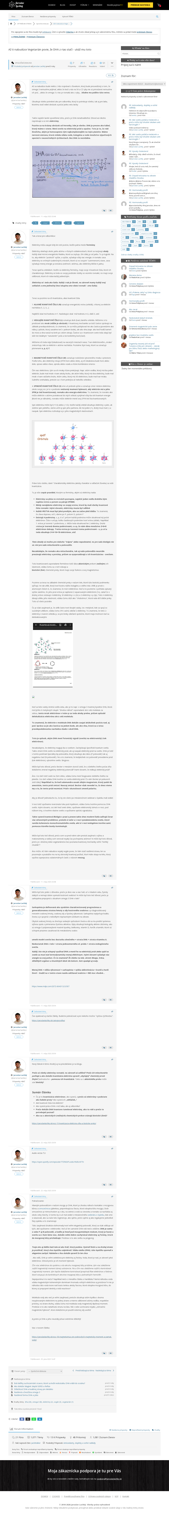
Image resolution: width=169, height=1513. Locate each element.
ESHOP (73, 5)
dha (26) (28, 1402)
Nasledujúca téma (103, 1370)
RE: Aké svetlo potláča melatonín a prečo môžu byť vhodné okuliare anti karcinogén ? (144, 122)
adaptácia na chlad (146, 233)
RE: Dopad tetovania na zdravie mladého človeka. (142, 176)
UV (123, 237)
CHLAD (151, 226)
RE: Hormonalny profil (138, 190)
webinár (124, 245)
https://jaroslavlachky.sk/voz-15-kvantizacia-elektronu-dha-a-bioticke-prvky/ (64, 1123)
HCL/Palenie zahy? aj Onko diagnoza (144, 292)
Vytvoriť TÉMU (67, 16)
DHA (139, 222)
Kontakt (125, 1496)
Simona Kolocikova (139, 329)
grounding (140, 229)
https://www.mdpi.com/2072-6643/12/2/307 (50, 986)
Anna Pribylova (137, 210)
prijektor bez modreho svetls (141, 335)
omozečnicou (45, 1208)
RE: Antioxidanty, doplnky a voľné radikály (143, 106)
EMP (123, 249)
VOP (116, 1496)
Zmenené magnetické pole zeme (143, 326)
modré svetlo (126, 229)
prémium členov (144, 32)
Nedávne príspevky (48, 16)
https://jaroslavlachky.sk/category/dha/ (48, 1020)
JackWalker (36, 1443)
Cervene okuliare (136, 284)
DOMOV (51, 5)
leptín (135, 245)
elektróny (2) (48, 1402)
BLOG (62, 5)
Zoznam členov (28, 16)
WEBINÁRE (97, 5)
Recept (138, 241)
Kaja (133, 294)
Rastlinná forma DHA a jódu (26, 1395)
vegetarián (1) (67, 1402)
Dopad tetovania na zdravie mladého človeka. (141, 267)
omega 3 (45, 223)
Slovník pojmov (115, 5)
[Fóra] (11, 24)
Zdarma (70, 32)
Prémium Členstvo (36, 36)
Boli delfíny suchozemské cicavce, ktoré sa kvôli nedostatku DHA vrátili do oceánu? (49, 1383)
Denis (134, 271)
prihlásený (46, 32)
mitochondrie (137, 226)
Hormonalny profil (136, 301)
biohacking (135, 237)
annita (134, 115)
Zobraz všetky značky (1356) (132, 254)
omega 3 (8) (37, 1402)
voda (150, 222)
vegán (68, 223)
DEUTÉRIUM (126, 222)
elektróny (57, 223)
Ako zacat (133, 309)
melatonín (151, 241)
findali (134, 171)
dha (36, 223)
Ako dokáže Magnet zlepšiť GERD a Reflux (32, 1386)
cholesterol (149, 237)
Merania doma (135, 275)
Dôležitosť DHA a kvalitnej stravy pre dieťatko (33, 1389)
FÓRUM (83, 5)
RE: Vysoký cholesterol (138, 151)
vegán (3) (58, 1402)
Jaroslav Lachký (39, 66)
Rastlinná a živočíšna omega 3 (27, 1392)
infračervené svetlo (128, 233)
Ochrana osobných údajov (99, 1496)
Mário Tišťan (136, 353)
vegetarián (79, 223)
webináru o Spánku (96, 1215)
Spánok (146, 245)
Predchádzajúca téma (84, 1370)
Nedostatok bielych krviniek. (141, 318)
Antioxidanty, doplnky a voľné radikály (80, 1443)
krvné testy (125, 241)
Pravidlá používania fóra (74, 1496)
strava (124, 226)
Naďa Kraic (136, 277)
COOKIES (56, 1496)
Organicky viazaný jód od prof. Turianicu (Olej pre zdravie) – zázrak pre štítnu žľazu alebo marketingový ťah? (144, 347)
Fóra (13, 16)
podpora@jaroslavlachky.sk (109, 1478)
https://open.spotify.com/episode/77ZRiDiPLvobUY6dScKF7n (58, 1162)
